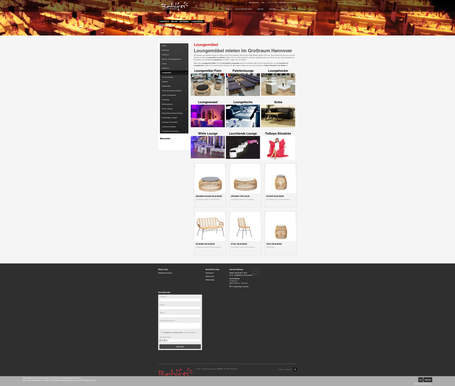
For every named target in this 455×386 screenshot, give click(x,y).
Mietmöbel (184, 21)
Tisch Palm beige (274, 244)
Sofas (278, 102)
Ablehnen (428, 380)
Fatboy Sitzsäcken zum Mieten (275, 65)
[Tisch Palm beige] (280, 226)
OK (421, 380)
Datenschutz (210, 276)
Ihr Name (163, 297)
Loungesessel (208, 102)
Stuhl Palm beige (239, 244)
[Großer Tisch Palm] (245, 178)
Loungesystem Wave (209, 63)
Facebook (295, 369)
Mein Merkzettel (254, 2)
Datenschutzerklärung (422, 384)
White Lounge (208, 133)
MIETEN (174, 21)
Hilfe (263, 2)
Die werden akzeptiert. (179, 332)
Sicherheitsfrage (165, 337)
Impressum (210, 273)
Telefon (161, 313)
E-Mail (162, 304)
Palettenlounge (243, 70)
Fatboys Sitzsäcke (278, 133)
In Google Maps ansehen (240, 286)
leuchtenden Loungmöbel (230, 63)
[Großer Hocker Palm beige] (210, 178)
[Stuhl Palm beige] (245, 226)
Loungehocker (278, 70)
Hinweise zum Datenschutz (173, 332)
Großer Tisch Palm (240, 196)
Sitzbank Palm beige (205, 244)
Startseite (164, 21)
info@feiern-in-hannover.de (288, 2)
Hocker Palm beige (275, 196)
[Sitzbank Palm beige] (210, 226)
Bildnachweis (210, 280)
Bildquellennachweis (165, 273)
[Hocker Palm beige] (280, 178)
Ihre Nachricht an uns (167, 321)
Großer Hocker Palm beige (209, 196)
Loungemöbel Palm (207, 70)
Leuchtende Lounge (243, 133)
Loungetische (243, 102)
